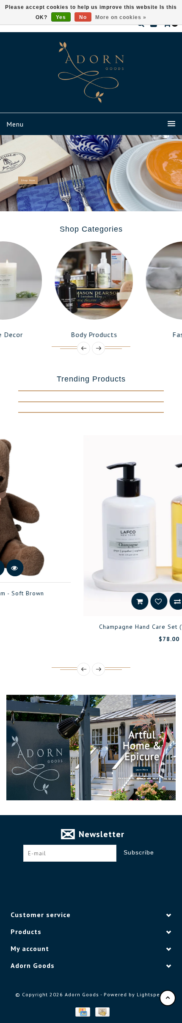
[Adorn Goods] (91, 72)
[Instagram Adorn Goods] (99, 875)
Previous (10, 173)
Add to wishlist (95, 601)
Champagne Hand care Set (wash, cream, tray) (105, 626)
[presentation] (83, 348)
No (83, 17)
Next (172, 173)
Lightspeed (152, 994)
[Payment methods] (82, 1011)
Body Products (55, 334)
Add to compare (114, 601)
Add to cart (76, 601)
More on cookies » (120, 17)
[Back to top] (168, 998)
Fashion (146, 334)
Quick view (133, 601)
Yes (61, 17)
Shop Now (28, 180)
